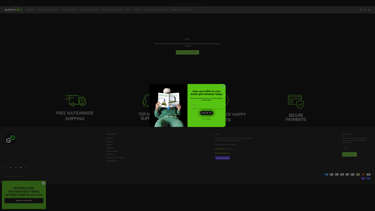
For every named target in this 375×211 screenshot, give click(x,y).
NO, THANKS (206, 119)
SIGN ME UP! (206, 113)
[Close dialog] (223, 86)
